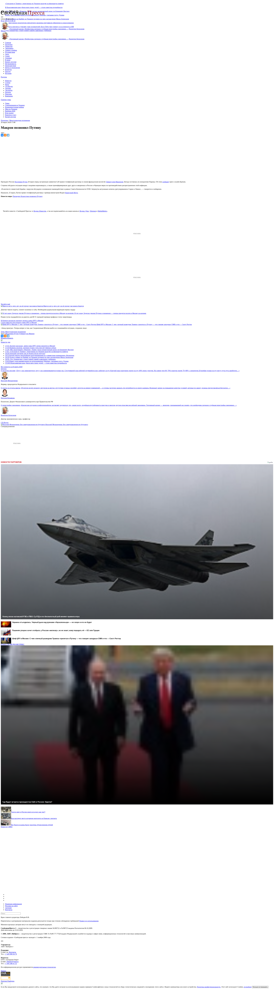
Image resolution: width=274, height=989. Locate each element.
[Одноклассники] (5, 135)
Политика (8, 44)
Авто (7, 54)
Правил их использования (88, 921)
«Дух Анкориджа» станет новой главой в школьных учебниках (28, 30)
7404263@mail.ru (12, 961)
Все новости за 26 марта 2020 (11, 367)
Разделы (4, 77)
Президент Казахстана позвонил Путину (28, 196)
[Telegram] (8, 135)
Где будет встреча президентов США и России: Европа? (27, 802)
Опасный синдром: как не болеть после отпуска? (25, 353)
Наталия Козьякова (8, 398)
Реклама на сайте (11, 906)
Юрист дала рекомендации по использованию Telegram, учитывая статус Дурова (36, 361)
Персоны (8, 94)
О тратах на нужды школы (10, 388)
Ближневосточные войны (14, 107)
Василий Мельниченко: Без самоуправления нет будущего (66, 424)
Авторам (8, 908)
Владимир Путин (21, 182)
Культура (8, 69)
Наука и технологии (12, 68)
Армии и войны (11, 50)
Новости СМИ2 (6, 827)
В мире (7, 60)
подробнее (248, 987)
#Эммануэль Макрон (26, 334)
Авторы (8, 88)
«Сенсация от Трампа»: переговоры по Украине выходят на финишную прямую (34, 3)
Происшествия (10, 66)
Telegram (93, 211)
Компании (9, 96)
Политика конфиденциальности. (209, 987)
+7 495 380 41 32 (11, 963)
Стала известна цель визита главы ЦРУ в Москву (19, 322)
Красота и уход (10, 115)
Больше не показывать (260, 987)
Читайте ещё (5, 304)
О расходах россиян (8, 371)
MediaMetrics (102, 211)
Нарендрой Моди (71, 193)
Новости (8, 81)
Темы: (7, 103)
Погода (7, 71)
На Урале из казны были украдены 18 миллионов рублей (32, 825)
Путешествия (10, 52)
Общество (9, 46)
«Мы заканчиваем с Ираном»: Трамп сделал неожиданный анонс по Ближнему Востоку (39, 350)
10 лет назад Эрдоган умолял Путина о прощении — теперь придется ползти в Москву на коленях (110, 313)
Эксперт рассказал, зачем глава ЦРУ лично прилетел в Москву (30, 346)
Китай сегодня (10, 117)
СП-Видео (9, 86)
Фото (7, 84)
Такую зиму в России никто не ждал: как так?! (28, 812)
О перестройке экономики (10, 405)
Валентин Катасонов (76, 29)
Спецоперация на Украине (15, 105)
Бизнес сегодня (10, 62)
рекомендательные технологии (44, 967)
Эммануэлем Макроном (114, 182)
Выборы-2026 (10, 111)
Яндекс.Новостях (40, 211)
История (8, 73)
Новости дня (5, 342)
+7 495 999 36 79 (11, 954)
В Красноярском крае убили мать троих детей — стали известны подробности (34, 7)
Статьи (7, 83)
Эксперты (8, 90)
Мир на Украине (11, 109)
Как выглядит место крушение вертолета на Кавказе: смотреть (34, 818)
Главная (8, 43)
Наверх (3, 971)
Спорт (7, 56)
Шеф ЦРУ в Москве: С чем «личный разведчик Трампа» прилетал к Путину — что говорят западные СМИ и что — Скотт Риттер (144, 324)
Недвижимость (10, 64)
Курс (2, 21)
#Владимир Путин (12, 334)
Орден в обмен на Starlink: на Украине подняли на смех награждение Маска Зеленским (37, 19)
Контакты (8, 910)
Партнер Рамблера (7, 981)
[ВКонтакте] (2, 135)
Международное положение (19, 120)
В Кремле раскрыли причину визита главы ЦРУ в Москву (22, 321)
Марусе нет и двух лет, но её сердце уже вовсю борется (63, 306)
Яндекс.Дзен (84, 211)
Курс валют (9, 113)
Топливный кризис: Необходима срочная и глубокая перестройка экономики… (39, 29)
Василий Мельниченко (9, 381)
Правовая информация (13, 904)
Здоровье (8, 58)
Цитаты (8, 92)
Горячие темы (6, 100)
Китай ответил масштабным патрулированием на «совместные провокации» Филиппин (39, 355)
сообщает (165, 182)
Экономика (9, 48)
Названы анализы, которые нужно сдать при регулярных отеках (30, 348)
